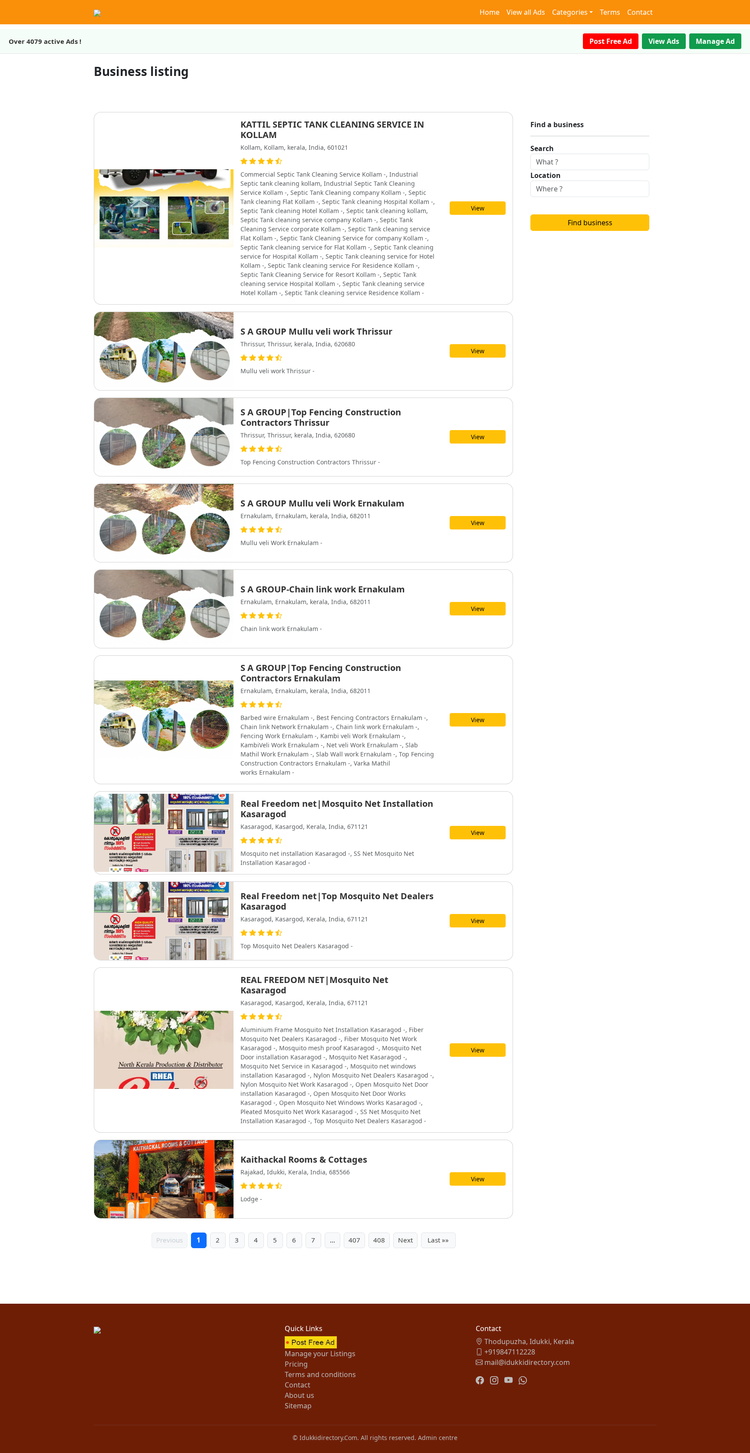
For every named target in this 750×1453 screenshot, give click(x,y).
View (477, 208)
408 (379, 1240)
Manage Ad (715, 41)
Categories (570, 12)
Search (542, 148)
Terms (610, 12)
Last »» (438, 1240)
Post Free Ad (610, 41)
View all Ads (526, 12)
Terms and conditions (320, 1374)
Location (545, 175)
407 (354, 1240)
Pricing (296, 1364)
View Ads (663, 41)
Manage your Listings (320, 1353)
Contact (640, 12)
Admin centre (437, 1437)
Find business (590, 222)
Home (490, 12)
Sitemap (298, 1405)
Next (405, 1240)
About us (299, 1395)
